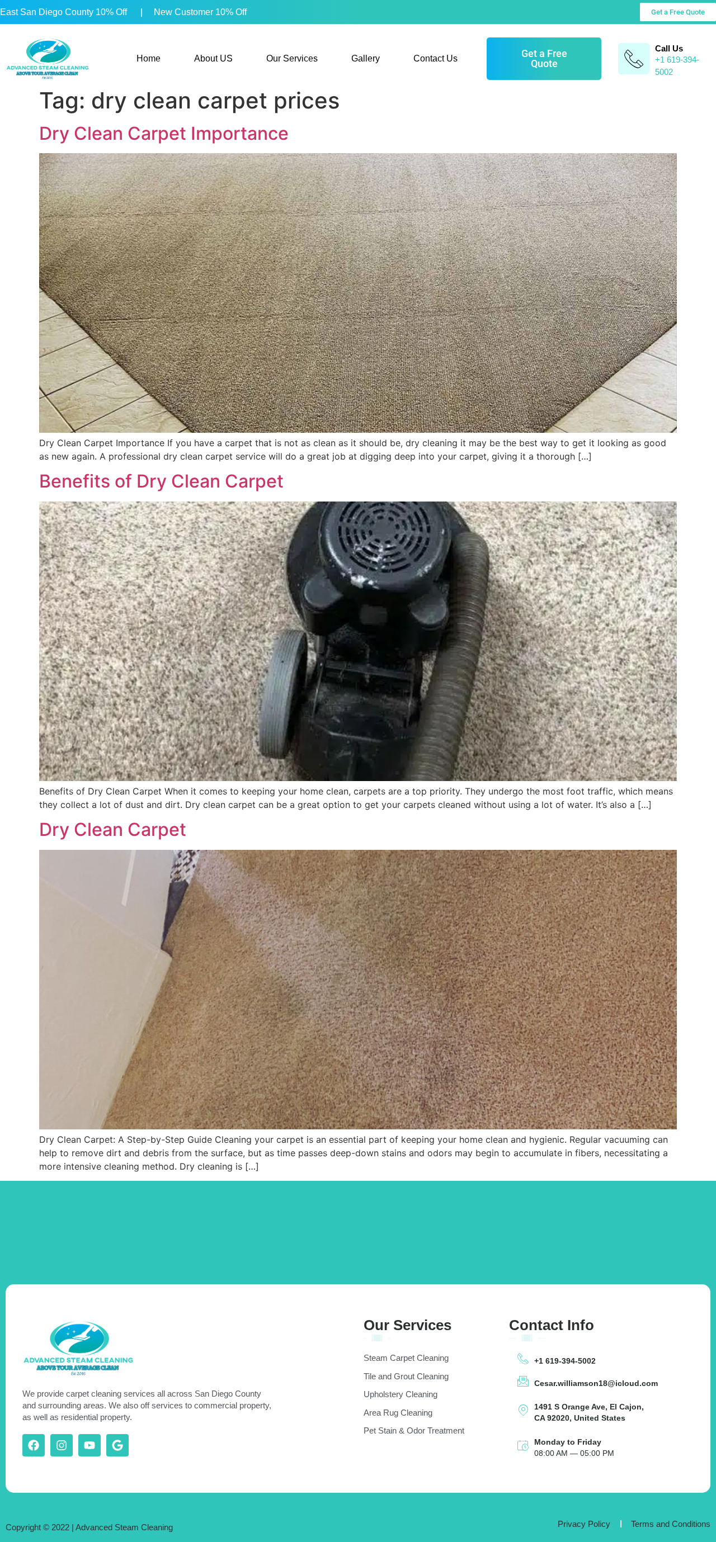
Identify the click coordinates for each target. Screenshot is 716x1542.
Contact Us (435, 58)
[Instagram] (61, 1445)
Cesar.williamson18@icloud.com (596, 1383)
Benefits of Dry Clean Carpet (161, 481)
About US (213, 58)
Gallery (365, 58)
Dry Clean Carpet (112, 829)
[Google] (117, 1445)
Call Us (669, 48)
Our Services (292, 58)
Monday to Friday (567, 1441)
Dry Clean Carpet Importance (164, 133)
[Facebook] (33, 1445)
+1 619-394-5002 (565, 1360)
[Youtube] (89, 1445)
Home (148, 58)
